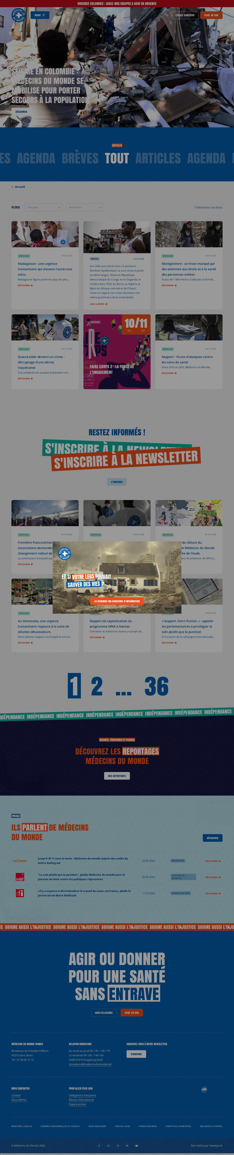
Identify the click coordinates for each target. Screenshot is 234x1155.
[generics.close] (174, 546)
